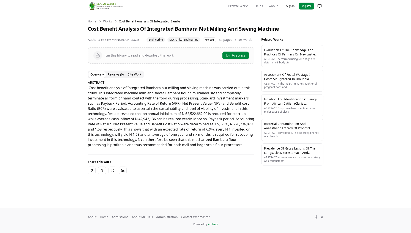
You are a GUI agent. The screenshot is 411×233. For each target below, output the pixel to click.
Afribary (213, 224)
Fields (259, 6)
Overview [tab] (97, 74)
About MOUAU (142, 217)
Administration (167, 217)
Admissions (120, 217)
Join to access (235, 55)
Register (306, 6)
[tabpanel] (171, 113)
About (273, 6)
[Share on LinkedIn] (123, 170)
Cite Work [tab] (134, 74)
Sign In (290, 6)
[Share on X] (102, 170)
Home (92, 21)
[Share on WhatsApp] (112, 170)
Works (107, 21)
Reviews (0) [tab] (116, 74)
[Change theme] (319, 6)
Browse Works (238, 6)
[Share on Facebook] (92, 170)
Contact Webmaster (195, 217)
